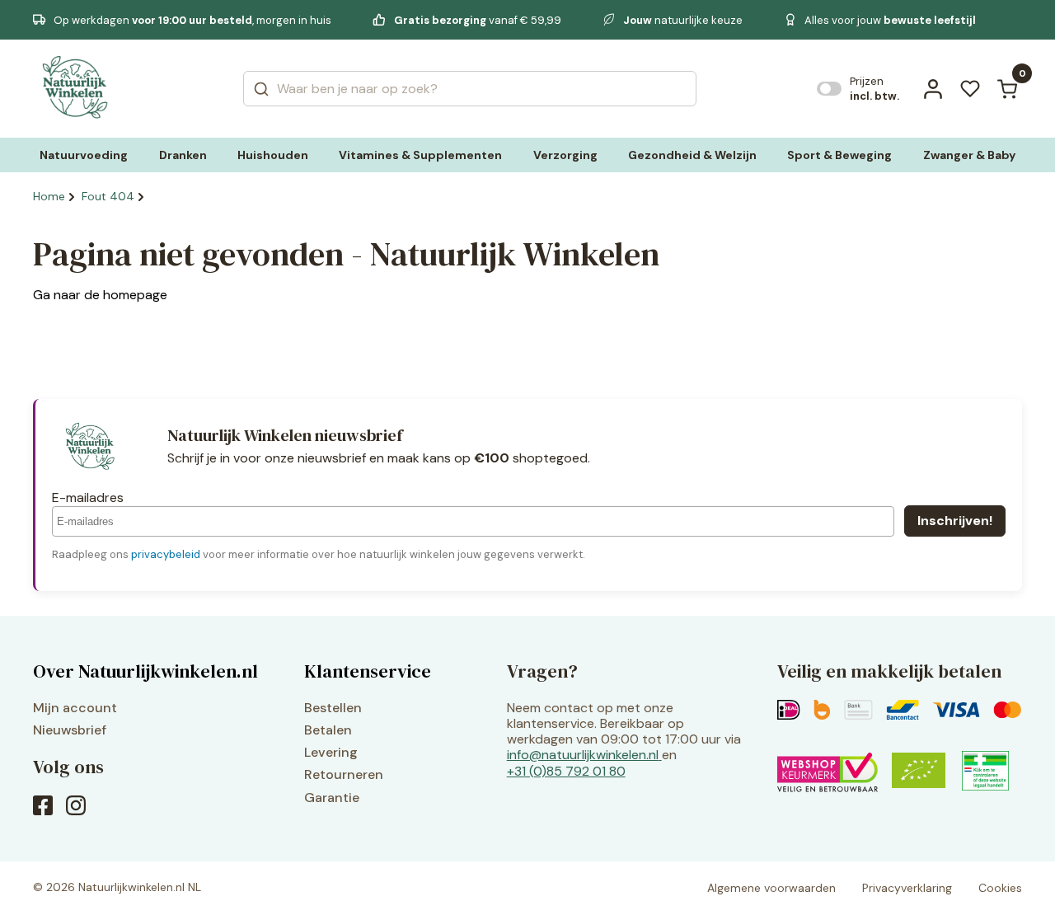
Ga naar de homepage (100, 294)
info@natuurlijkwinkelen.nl (583, 754)
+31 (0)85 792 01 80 (566, 771)
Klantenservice (367, 671)
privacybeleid (165, 554)
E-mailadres (88, 497)
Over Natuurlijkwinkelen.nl (145, 671)
